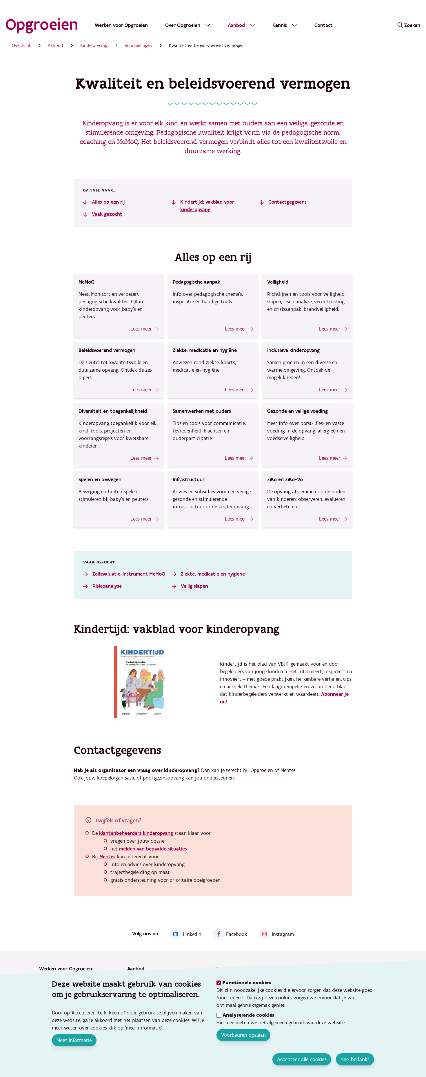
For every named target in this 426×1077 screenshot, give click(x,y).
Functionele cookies (247, 982)
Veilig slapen (194, 586)
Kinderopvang (94, 45)
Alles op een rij (108, 202)
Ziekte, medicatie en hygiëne (213, 574)
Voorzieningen (138, 45)
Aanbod (55, 45)
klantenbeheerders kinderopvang (136, 833)
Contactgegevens (287, 202)
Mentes (107, 856)
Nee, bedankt (355, 1059)
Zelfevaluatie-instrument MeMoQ (128, 574)
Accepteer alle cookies (302, 1059)
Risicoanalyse (107, 586)
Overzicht (21, 45)
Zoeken (412, 25)
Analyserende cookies (248, 1015)
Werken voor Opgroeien (121, 25)
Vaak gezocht (107, 214)
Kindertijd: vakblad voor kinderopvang (207, 206)
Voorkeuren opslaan (243, 1035)
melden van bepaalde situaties (153, 849)
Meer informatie (74, 1040)
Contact (323, 25)
